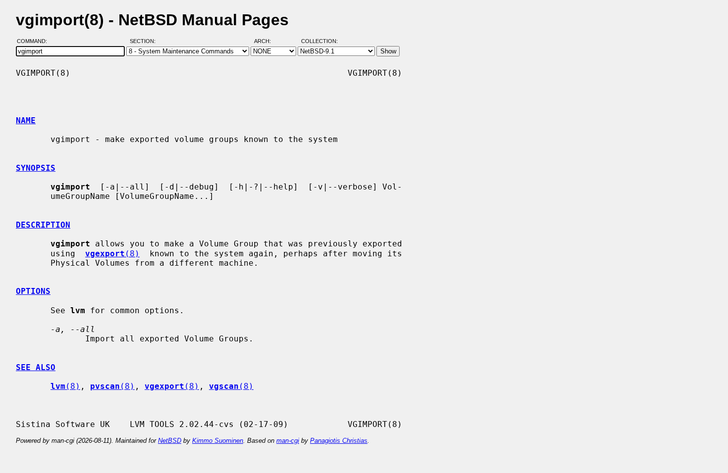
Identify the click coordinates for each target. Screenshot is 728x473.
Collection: (319, 41)
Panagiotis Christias (338, 440)
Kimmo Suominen (217, 440)
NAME (26, 120)
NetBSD (169, 440)
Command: (35, 41)
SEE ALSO (35, 367)
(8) (112, 253)
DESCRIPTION (43, 225)
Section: (145, 41)
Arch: (267, 41)
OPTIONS (33, 291)
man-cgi (287, 440)
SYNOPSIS (35, 168)
